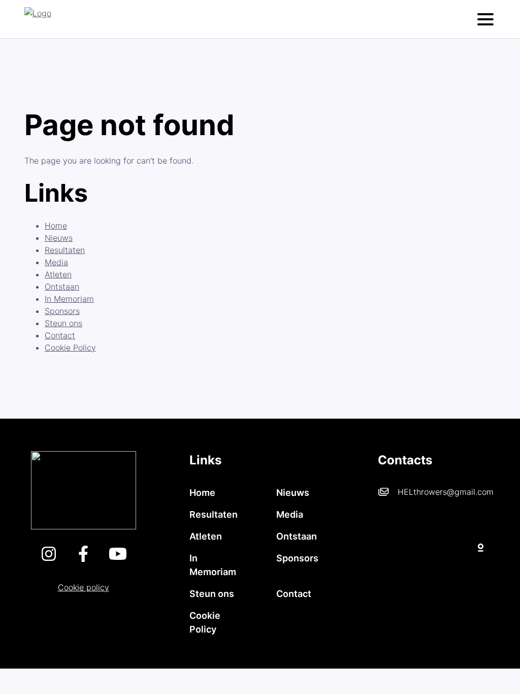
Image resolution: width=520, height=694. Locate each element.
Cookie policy (83, 587)
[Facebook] (83, 559)
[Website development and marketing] (437, 546)
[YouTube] (118, 559)
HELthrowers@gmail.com (446, 492)
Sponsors (62, 311)
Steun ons (63, 323)
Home (56, 225)
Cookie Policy (70, 347)
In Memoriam (69, 299)
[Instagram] (49, 559)
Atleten (58, 274)
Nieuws (59, 238)
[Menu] (485, 19)
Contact (60, 335)
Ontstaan (62, 286)
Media (56, 262)
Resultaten (65, 250)
